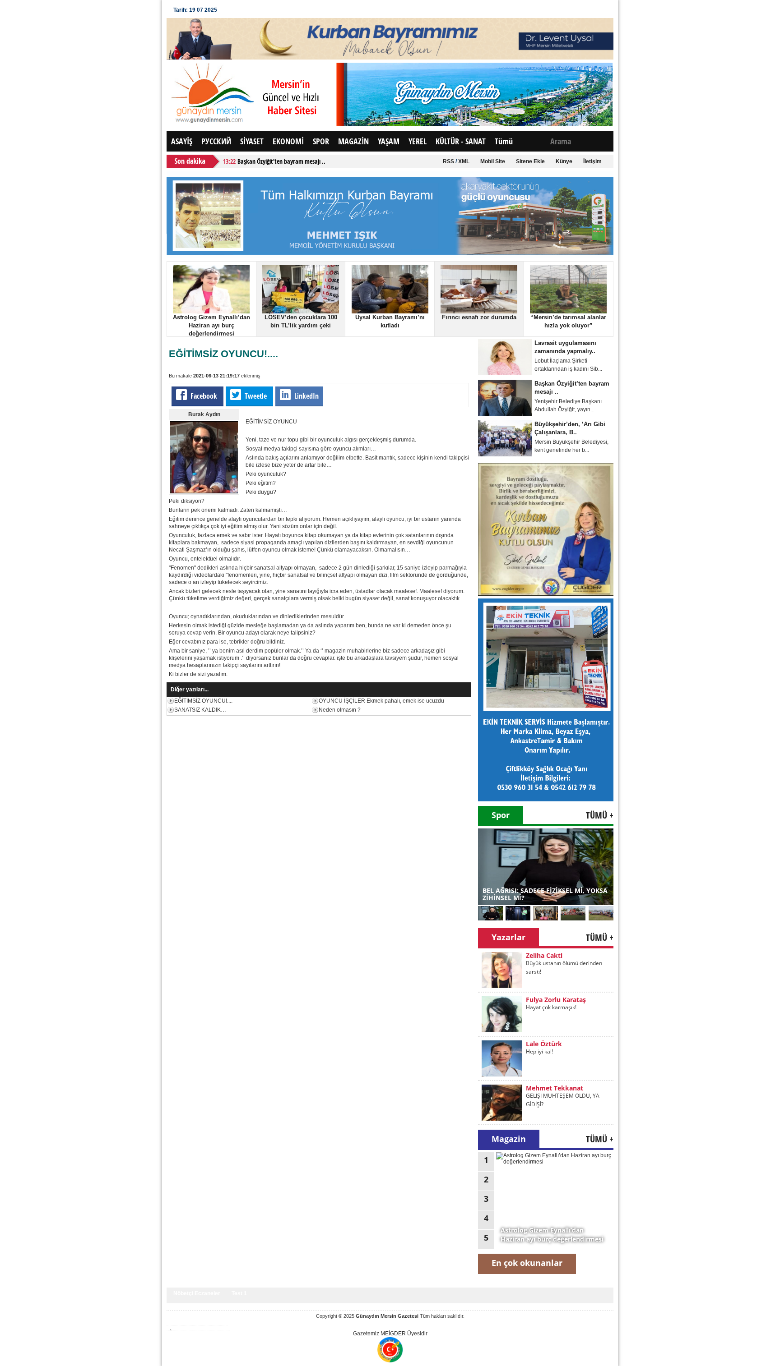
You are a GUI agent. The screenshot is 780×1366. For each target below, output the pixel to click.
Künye (564, 161)
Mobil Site (492, 161)
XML (463, 161)
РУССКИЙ (216, 141)
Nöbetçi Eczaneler (196, 1293)
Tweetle (256, 396)
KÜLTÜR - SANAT (461, 141)
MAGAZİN (353, 141)
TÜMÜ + (599, 815)
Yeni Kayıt (278, 10)
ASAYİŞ (181, 141)
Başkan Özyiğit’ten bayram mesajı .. (281, 161)
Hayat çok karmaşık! (551, 963)
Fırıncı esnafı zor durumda (479, 317)
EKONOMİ (288, 141)
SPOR (321, 141)
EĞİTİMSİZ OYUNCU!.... (203, 701)
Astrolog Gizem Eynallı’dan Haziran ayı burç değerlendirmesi (211, 325)
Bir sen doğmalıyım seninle (560, 1095)
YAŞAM (388, 141)
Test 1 (239, 1293)
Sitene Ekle (530, 161)
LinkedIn (305, 396)
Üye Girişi (241, 10)
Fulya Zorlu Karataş (556, 955)
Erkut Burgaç (546, 1088)
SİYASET (252, 141)
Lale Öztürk (544, 999)
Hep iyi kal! (539, 1007)
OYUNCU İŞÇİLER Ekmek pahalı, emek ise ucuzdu (381, 701)
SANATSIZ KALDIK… (200, 710)
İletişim (592, 161)
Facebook (204, 396)
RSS (448, 161)
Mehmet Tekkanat (554, 1043)
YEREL (418, 141)
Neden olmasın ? (340, 710)
